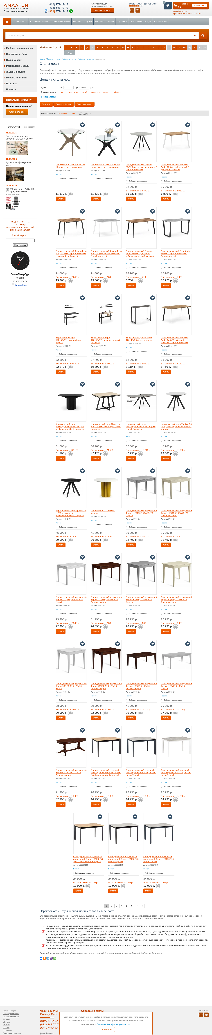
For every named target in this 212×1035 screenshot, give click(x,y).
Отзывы (110, 21)
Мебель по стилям (16, 77)
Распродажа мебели (39, 21)
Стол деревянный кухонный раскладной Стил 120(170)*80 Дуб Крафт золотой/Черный (106, 772)
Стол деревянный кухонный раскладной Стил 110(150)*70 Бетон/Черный (123, 859)
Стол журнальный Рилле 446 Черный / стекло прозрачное (105, 165)
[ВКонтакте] (41, 958)
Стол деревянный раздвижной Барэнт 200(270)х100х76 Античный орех (71, 772)
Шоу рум (88, 21)
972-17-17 (58, 4)
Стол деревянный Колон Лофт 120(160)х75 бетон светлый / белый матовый (106, 253)
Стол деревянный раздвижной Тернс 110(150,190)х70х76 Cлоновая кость (176, 513)
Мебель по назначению (19, 48)
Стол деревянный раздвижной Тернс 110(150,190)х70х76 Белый (71, 599)
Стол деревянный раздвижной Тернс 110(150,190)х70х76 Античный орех (106, 599)
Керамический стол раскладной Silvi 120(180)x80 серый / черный (141, 426)
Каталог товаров (19, 21)
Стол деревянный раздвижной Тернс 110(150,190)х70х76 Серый (141, 513)
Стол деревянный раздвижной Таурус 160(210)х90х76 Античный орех (141, 686)
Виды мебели (14, 60)
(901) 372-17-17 (50, 1028)
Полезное (11, 83)
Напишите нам (160, 21)
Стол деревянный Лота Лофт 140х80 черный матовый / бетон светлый (176, 253)
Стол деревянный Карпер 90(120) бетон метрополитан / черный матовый (141, 167)
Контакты (99, 21)
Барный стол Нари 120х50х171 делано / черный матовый (105, 340)
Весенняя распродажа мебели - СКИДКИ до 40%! (20, 137)
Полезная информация (140, 21)
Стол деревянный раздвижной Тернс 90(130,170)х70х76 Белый (71, 686)
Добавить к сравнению (67, 179)
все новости (29, 127)
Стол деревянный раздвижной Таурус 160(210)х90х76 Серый (176, 686)
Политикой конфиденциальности (113, 1024)
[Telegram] (47, 958)
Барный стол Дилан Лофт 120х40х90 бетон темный (139, 338)
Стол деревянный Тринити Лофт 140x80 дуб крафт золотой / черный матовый (174, 340)
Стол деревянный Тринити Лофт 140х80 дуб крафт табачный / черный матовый (140, 253)
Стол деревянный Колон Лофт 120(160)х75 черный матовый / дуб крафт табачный (71, 253)
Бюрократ (73, 92)
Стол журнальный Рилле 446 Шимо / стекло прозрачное (70, 165)
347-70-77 (58, 7)
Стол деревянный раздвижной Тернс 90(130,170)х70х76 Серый (141, 599)
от (61, 88)
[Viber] (51, 958)
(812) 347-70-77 (50, 1024)
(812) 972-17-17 (50, 1021)
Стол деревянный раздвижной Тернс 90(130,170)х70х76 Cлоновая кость (176, 599)
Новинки (11, 89)
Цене (73, 113)
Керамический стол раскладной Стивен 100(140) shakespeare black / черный (70, 426)
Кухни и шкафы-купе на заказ (18, 163)
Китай (84, 92)
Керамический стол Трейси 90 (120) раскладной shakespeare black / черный (71, 513)
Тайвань (116, 92)
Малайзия (95, 92)
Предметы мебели (16, 54)
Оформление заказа (61, 21)
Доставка (77, 21)
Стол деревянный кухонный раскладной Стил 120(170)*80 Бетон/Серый (141, 772)
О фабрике (122, 21)
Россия (106, 92)
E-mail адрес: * (20, 235)
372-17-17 (58, 11)
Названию (62, 113)
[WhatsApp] (54, 958)
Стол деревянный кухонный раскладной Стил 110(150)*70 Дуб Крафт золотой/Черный (88, 859)
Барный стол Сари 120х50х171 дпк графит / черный (68, 340)
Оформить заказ (199, 5)
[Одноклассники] (44, 958)
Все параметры (48, 97)
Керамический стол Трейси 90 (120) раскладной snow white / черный (176, 426)
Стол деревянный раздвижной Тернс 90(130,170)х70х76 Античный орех (106, 686)
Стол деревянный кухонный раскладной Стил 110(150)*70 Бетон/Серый (158, 859)
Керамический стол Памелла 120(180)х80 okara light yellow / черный (106, 426)
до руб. (85, 88)
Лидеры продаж (15, 71)
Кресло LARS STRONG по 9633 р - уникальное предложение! (20, 191)
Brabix (62, 92)
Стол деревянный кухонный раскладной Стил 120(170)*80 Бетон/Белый (176, 772)
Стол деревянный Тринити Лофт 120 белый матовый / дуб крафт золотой (175, 167)
